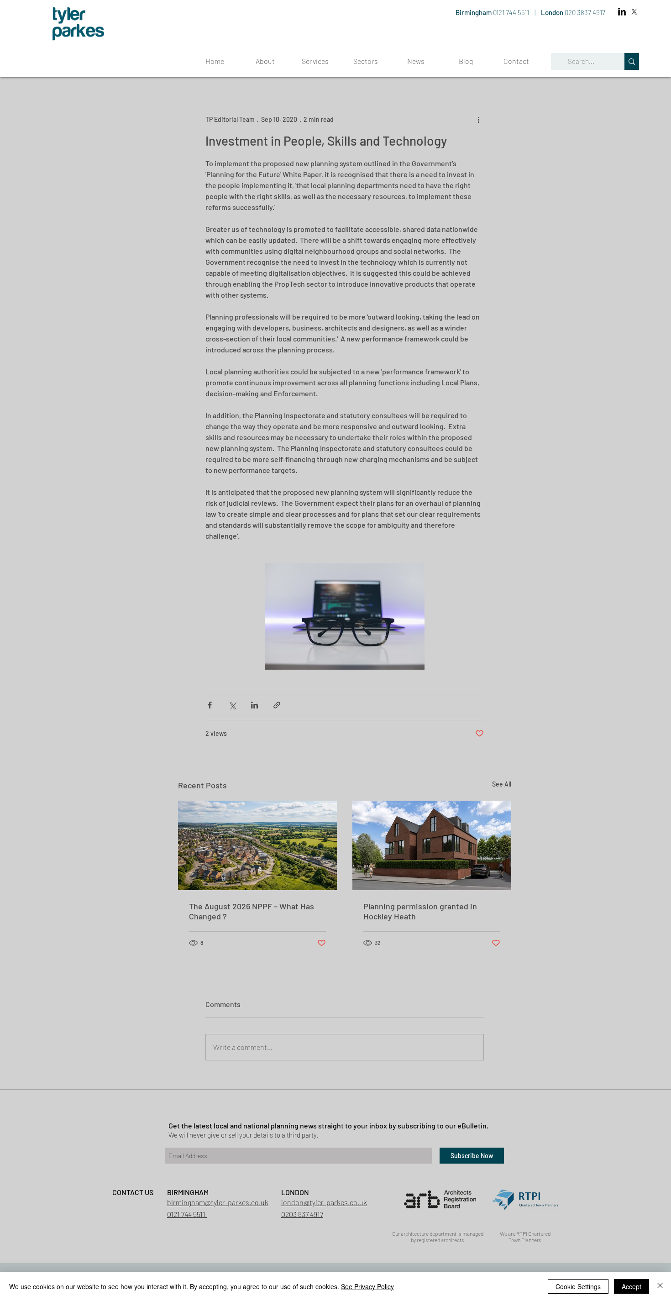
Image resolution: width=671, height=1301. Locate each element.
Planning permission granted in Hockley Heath (420, 911)
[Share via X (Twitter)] (232, 705)
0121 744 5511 (511, 12)
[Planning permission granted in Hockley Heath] (431, 845)
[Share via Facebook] (209, 705)
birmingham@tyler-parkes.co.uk (217, 1202)
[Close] (660, 1286)
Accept (631, 1286)
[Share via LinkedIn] (254, 705)
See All (501, 784)
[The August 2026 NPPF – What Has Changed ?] (257, 845)
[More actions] (478, 119)
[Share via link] (277, 705)
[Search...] (631, 61)
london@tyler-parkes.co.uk (324, 1202)
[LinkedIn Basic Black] (622, 12)
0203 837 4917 (302, 1214)
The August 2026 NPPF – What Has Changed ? (251, 911)
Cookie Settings (578, 1286)
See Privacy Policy (367, 1286)
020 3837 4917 (585, 12)
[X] (634, 12)
